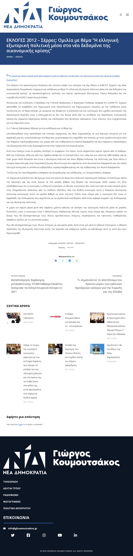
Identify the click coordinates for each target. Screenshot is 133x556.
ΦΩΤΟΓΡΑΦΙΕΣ (12, 501)
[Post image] (13, 318)
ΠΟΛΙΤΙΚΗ (70, 247)
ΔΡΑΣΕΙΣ (62, 243)
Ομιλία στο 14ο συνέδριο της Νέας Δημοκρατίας (114, 351)
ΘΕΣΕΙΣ (70, 243)
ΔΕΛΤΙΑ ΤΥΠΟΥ (12, 488)
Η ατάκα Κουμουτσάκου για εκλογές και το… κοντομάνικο (73, 319)
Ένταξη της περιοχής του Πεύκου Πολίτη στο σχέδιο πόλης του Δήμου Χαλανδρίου (74, 355)
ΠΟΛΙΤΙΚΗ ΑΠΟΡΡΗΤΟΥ (17, 508)
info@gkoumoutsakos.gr (22, 528)
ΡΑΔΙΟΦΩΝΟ (10, 495)
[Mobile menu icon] (127, 14)
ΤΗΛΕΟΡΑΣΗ (10, 481)
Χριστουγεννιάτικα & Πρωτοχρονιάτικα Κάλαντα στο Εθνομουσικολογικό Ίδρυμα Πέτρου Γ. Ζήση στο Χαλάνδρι (117, 324)
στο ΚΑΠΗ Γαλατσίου (28, 315)
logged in (21, 424)
